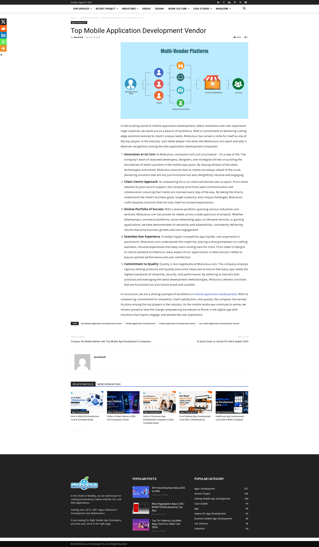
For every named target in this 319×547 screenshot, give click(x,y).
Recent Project (106, 8)
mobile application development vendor (177, 323)
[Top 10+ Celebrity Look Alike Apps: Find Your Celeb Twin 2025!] (141, 525)
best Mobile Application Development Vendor (101, 323)
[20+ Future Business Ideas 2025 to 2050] (141, 492)
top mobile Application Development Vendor (219, 323)
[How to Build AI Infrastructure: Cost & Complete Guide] (87, 402)
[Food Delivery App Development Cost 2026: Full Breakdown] (195, 402)
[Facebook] (223, 2)
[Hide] (1, 55)
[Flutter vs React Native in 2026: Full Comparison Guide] (123, 402)
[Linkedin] (229, 2)
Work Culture (177, 8)
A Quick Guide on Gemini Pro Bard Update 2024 (222, 341)
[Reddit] (3, 28)
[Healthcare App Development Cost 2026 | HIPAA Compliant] (232, 402)
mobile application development (215, 294)
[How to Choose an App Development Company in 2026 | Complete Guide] (159, 402)
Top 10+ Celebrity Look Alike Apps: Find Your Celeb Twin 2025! (166, 524)
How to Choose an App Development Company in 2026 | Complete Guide (158, 419)
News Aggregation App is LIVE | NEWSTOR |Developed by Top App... (168, 507)
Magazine (222, 8)
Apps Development (89, 17)
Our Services (81, 8)
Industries (129, 8)
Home (74, 17)
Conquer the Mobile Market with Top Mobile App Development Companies (111, 341)
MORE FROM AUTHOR (109, 384)
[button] (244, 8)
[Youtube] (245, 2)
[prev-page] (73, 430)
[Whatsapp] (3, 41)
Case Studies (201, 8)
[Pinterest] (234, 2)
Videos (146, 8)
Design (159, 8)
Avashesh (78, 37)
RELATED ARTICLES (83, 384)
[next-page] (78, 430)
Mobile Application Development (140, 323)
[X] (240, 2)
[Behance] (218, 2)
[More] (3, 48)
